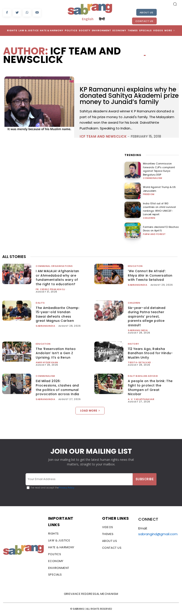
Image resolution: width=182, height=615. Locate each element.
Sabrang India (138, 330)
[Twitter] (17, 13)
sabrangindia (137, 285)
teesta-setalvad (139, 362)
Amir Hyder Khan (47, 362)
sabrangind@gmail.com (158, 534)
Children (149, 218)
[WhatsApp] (27, 13)
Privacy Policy (66, 487)
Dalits (40, 303)
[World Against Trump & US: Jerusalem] (133, 191)
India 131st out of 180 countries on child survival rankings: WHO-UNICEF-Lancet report (159, 209)
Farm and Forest (154, 234)
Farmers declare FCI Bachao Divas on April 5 (161, 228)
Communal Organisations (54, 266)
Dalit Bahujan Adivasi (143, 376)
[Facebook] (7, 13)
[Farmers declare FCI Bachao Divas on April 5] (133, 231)
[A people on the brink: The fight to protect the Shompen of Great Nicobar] (108, 384)
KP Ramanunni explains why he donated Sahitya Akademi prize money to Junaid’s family (129, 95)
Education (135, 266)
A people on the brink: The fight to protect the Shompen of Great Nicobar (150, 387)
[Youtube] (37, 13)
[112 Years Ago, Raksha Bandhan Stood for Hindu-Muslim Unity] (108, 352)
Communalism (152, 178)
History (133, 344)
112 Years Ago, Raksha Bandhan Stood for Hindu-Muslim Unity (150, 353)
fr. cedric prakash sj (50, 289)
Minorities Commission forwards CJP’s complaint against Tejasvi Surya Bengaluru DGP (159, 169)
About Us (146, 12)
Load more (88, 410)
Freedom (148, 194)
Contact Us (144, 21)
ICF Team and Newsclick (103, 136)
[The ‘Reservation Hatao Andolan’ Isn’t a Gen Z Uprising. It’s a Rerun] (16, 352)
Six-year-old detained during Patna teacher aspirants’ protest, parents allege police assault (146, 316)
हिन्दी (102, 19)
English (87, 19)
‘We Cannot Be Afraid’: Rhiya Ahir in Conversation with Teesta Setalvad (150, 275)
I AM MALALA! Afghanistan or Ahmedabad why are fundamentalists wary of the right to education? (57, 277)
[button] (175, 4)
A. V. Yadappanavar (141, 399)
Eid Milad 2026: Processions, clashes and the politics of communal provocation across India (57, 387)
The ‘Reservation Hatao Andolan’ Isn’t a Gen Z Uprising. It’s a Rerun (56, 353)
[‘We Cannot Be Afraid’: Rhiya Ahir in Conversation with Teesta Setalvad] (108, 274)
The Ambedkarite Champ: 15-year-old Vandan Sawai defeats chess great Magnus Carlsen (57, 314)
